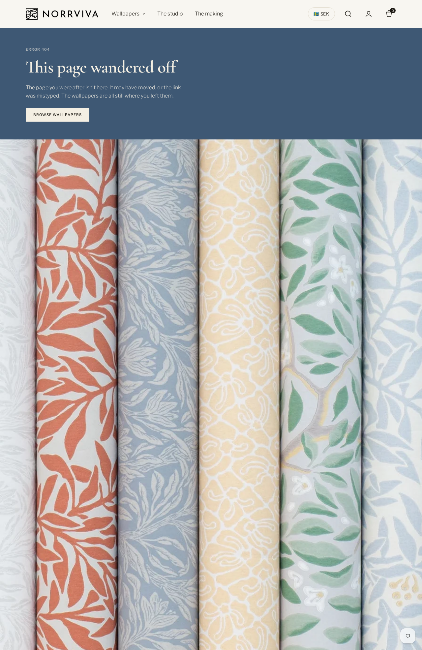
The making (209, 14)
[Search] (348, 14)
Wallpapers (125, 14)
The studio (170, 14)
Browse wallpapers (57, 114)
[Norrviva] (62, 14)
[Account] (368, 14)
